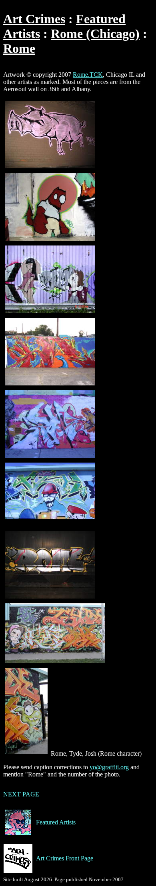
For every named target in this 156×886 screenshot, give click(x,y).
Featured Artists (56, 822)
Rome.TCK (88, 74)
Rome (19, 48)
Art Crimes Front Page (64, 858)
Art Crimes (34, 19)
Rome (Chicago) (95, 33)
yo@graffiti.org (109, 767)
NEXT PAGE (21, 794)
